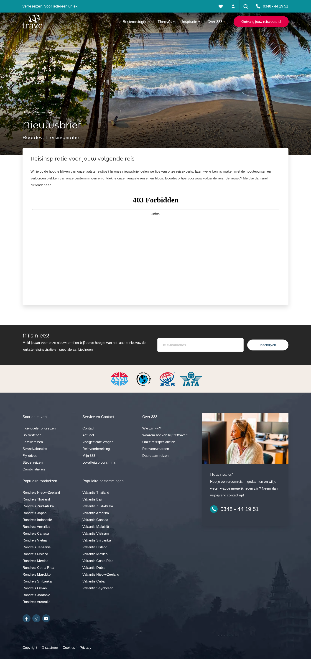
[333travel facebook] (27, 618)
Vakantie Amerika (95, 513)
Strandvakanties (35, 449)
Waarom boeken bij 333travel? (165, 435)
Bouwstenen (32, 435)
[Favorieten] (220, 6)
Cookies (69, 647)
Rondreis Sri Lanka (37, 581)
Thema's (165, 22)
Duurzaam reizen (155, 455)
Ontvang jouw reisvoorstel (261, 21)
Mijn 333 (88, 455)
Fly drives (30, 455)
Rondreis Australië (36, 602)
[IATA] (191, 379)
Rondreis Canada (36, 533)
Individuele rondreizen (39, 428)
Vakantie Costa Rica (97, 561)
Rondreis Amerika (36, 527)
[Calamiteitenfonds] (144, 379)
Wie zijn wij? (151, 428)
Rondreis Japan (34, 513)
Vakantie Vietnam (95, 533)
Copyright (30, 647)
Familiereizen (33, 442)
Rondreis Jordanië (36, 595)
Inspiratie (189, 22)
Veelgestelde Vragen (97, 442)
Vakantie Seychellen (97, 588)
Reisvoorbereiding (96, 449)
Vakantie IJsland (94, 547)
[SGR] (168, 379)
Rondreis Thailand (36, 499)
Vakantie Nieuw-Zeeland (100, 574)
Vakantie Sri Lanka (96, 540)
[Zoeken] (246, 6)
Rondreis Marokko (37, 574)
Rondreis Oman (35, 588)
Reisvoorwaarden (155, 449)
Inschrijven (268, 345)
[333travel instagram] (36, 618)
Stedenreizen (33, 462)
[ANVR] (120, 379)
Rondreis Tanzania (37, 547)
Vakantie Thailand (95, 492)
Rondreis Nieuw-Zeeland (41, 492)
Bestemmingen (135, 22)
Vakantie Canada (95, 520)
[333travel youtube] (46, 618)
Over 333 (214, 22)
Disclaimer (50, 647)
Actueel (88, 435)
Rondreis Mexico (35, 561)
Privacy (85, 647)
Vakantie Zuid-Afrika (97, 506)
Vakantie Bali (92, 499)
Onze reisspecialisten (158, 442)
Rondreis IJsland (35, 554)
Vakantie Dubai (93, 568)
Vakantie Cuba (93, 581)
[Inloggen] (233, 6)
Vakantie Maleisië (95, 527)
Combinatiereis (34, 469)
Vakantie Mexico (94, 554)
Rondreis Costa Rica (38, 568)
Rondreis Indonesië (37, 520)
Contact (88, 428)
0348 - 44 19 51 (239, 509)
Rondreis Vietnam (36, 540)
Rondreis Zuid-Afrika (38, 506)
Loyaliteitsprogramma (98, 462)
